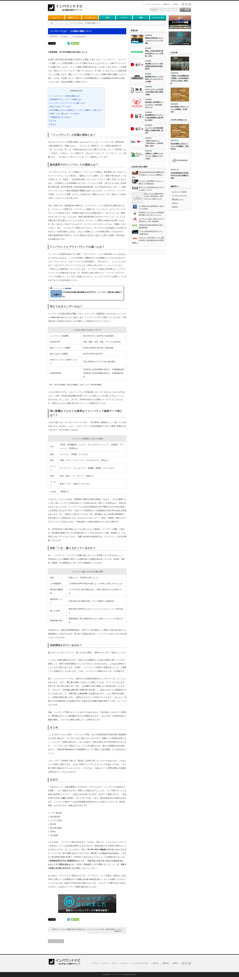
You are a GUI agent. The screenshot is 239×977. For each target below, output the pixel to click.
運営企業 (166, 4)
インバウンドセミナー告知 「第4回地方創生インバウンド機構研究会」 (105, 930)
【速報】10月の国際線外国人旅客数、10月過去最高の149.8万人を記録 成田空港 (180, 79)
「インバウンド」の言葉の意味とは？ (64, 96)
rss (183, 4)
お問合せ (176, 4)
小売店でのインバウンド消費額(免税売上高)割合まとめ (69, 929)
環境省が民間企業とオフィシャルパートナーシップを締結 (154, 40)
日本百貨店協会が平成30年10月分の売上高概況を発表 (180, 175)
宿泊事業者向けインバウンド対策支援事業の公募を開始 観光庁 (154, 117)
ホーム (95, 963)
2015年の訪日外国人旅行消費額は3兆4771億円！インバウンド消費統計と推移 (148, 174)
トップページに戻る (56, 941)
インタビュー (90, 18)
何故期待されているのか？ (60, 117)
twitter (186, 4)
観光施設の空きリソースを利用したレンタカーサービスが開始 (154, 79)
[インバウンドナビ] (65, 10)
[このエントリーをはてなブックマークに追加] (68, 44)
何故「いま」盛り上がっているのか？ (64, 114)
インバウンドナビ (80, 36)
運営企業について (178, 199)
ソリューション (158, 18)
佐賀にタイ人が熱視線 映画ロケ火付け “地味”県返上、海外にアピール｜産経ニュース (154, 196)
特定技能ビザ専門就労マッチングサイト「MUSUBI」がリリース (154, 104)
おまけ (52, 124)
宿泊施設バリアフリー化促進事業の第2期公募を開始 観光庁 (154, 66)
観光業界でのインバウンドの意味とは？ (65, 99)
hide (80, 91)
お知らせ (175, 203)
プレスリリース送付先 (179, 192)
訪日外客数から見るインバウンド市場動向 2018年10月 (180, 109)
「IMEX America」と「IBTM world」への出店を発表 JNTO (154, 143)
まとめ (52, 121)
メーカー (123, 18)
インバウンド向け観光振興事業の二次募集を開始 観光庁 (154, 130)
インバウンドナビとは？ (152, 4)
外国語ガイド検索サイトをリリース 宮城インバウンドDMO (154, 156)
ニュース (56, 18)
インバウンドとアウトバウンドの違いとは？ (67, 103)
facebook (189, 4)
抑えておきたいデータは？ (60, 106)
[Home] (52, 23)
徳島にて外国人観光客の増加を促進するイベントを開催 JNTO (154, 53)
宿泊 (141, 18)
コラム (65, 36)
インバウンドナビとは (179, 195)
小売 (107, 18)
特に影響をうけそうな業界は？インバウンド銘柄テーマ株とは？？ (76, 110)
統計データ (73, 18)
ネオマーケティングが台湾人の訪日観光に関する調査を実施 (154, 91)
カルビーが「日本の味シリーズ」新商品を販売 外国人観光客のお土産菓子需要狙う (148, 240)
